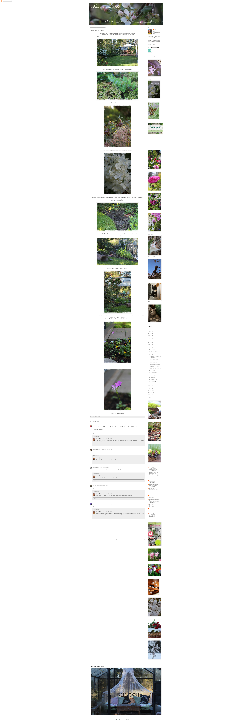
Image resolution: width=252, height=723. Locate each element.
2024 (150, 331)
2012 (150, 388)
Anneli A (95, 485)
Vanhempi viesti (141, 539)
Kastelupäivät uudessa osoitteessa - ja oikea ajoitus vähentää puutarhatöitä (154, 490)
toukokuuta (153, 375)
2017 (150, 344)
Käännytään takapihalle (155, 362)
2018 (150, 342)
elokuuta (152, 370)
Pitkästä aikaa (152, 481)
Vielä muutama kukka (154, 359)
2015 (150, 347)
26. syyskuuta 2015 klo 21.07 (106, 438)
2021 (150, 337)
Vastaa (94, 433)
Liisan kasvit (152, 508)
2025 (150, 329)
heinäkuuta (153, 372)
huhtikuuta (153, 377)
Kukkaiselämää (96, 449)
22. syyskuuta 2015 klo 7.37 (104, 467)
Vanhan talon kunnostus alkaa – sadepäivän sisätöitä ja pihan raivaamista (154, 475)
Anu (97, 438)
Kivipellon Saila (152, 504)
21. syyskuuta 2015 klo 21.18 (106, 449)
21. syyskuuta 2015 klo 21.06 (105, 425)
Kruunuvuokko (96, 503)
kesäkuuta (153, 374)
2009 (150, 394)
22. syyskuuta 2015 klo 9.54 (103, 485)
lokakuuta (153, 352)
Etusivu (117, 539)
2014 (150, 385)
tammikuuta (153, 382)
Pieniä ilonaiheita (152, 509)
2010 (150, 392)
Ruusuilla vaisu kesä (153, 485)
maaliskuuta (153, 379)
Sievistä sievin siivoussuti (154, 501)
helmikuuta (153, 381)
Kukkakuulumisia (152, 496)
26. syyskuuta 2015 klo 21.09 (106, 493)
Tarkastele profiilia (151, 44)
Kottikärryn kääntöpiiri (154, 513)
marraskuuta (153, 351)
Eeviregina (95, 467)
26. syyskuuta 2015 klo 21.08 (106, 458)
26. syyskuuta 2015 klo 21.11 (106, 511)
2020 (150, 338)
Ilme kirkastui (151, 505)
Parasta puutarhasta (153, 495)
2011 (150, 390)
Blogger (134, 719)
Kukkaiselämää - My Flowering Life (153, 473)
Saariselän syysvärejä (154, 360)
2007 (150, 397)
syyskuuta (153, 354)
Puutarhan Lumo (153, 480)
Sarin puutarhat (152, 488)
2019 (150, 340)
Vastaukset (96, 436)
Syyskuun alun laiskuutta (155, 368)
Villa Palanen (152, 467)
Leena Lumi (95, 425)
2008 (150, 395)
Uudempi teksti (93, 539)
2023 (150, 333)
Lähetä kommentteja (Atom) (98, 541)
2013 (150, 387)
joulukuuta (153, 349)
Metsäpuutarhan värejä (155, 364)
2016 (150, 346)
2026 (150, 328)
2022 (150, 335)
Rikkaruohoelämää (153, 484)
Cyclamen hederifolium (155, 366)
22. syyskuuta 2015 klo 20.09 (106, 503)
